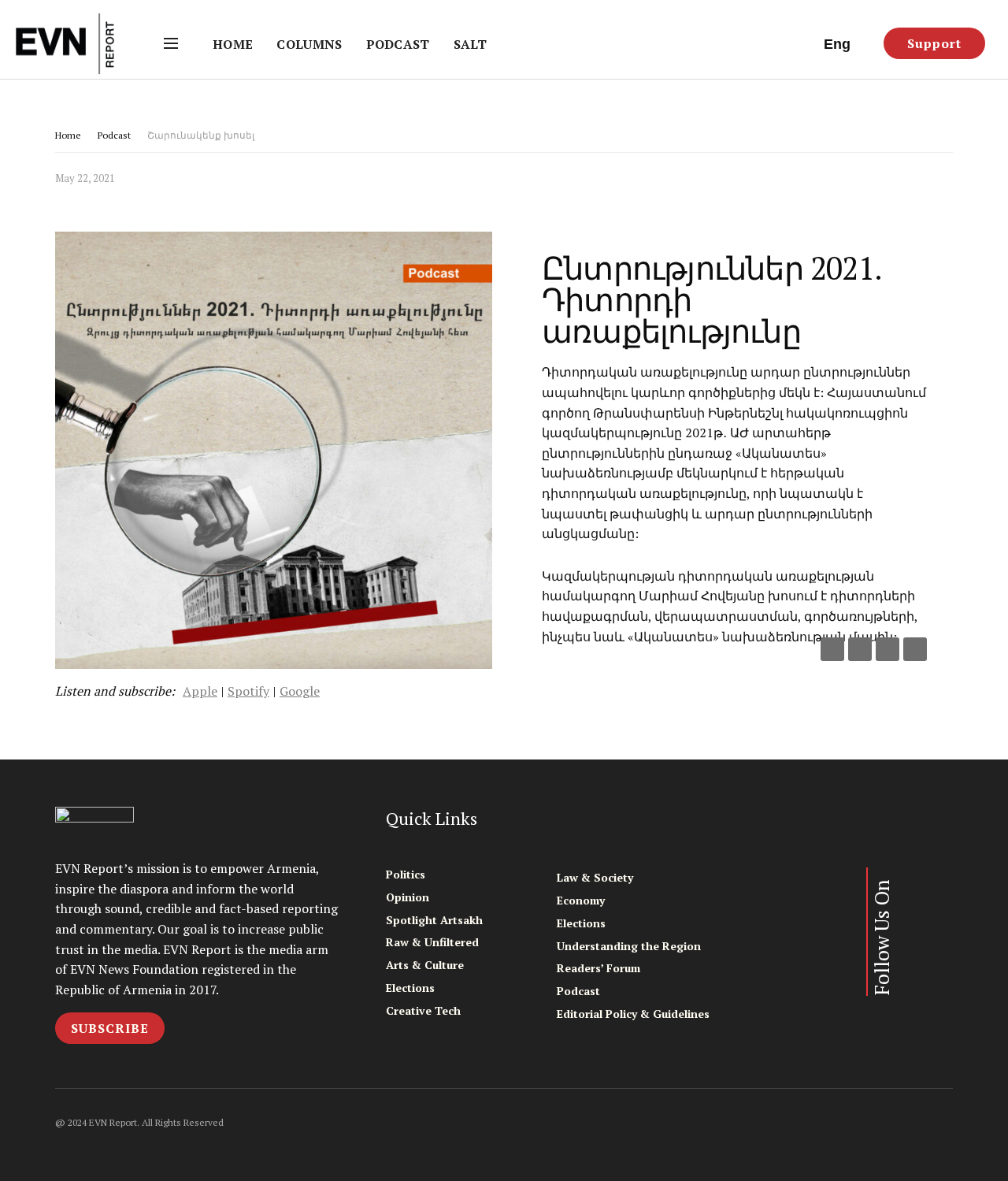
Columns (309, 44)
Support (934, 43)
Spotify (248, 691)
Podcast (398, 44)
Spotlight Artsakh (434, 919)
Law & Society (595, 877)
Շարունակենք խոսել (200, 135)
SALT (470, 44)
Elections (410, 987)
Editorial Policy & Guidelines (633, 1013)
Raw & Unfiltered (432, 941)
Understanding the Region (629, 945)
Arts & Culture (425, 964)
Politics (405, 874)
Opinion (407, 896)
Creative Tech (423, 1010)
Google (300, 691)
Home (233, 44)
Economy (581, 900)
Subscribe (110, 1028)
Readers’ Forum (598, 967)
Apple (200, 691)
